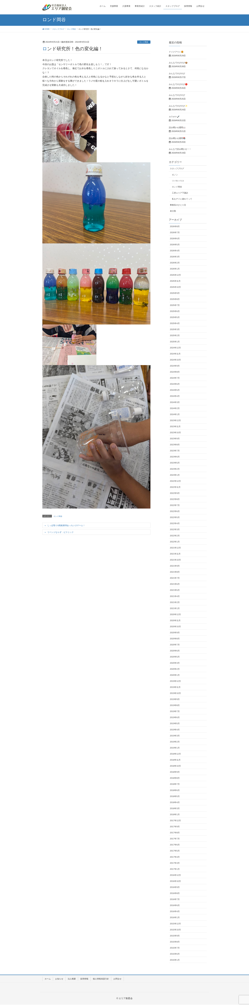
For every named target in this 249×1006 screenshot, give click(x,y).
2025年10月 (175, 287)
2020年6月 (175, 651)
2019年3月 (175, 736)
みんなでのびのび (177, 73)
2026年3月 (175, 256)
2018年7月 (175, 784)
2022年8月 (175, 499)
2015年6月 (175, 954)
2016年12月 (175, 875)
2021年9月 (175, 566)
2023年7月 (175, 450)
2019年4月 (175, 729)
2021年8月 (175, 572)
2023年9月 (175, 438)
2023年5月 (175, 463)
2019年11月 (175, 687)
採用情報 (84, 979)
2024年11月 (175, 354)
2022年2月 (175, 535)
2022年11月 (175, 487)
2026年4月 (175, 250)
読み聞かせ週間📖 (177, 127)
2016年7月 (175, 899)
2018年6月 (175, 790)
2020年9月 (175, 632)
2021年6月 (175, 584)
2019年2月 (175, 742)
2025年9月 (175, 293)
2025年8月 (175, 299)
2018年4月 (175, 802)
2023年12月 (175, 420)
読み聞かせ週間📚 (177, 138)
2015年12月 (175, 923)
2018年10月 (175, 766)
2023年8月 (175, 444)
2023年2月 (175, 469)
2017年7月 (175, 838)
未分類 (173, 211)
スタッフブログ (177, 168)
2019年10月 (175, 693)
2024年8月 (175, 372)
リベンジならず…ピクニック (60, 532)
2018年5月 (175, 796)
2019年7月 (175, 711)
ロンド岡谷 (143, 42)
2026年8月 (175, 226)
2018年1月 (175, 814)
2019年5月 (175, 723)
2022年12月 (175, 481)
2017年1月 (175, 869)
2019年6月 (175, 717)
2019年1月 (175, 748)
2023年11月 (175, 426)
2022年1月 (175, 542)
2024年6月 (175, 384)
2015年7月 (175, 948)
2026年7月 (175, 232)
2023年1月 (175, 475)
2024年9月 (175, 366)
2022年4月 (175, 523)
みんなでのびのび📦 (178, 62)
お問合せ (117, 979)
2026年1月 (175, 269)
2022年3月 (175, 529)
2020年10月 (175, 626)
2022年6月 (175, 511)
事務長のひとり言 (178, 205)
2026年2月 (175, 263)
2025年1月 (175, 341)
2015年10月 (175, 930)
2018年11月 (175, 760)
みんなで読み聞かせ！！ (180, 149)
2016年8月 (175, 893)
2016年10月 (175, 881)
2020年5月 (175, 657)
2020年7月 (175, 644)
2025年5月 (175, 317)
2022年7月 (175, 505)
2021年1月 (175, 608)
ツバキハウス (178, 181)
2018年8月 (175, 778)
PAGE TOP (240, 973)
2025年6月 (175, 311)
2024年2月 (175, 408)
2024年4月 (175, 396)
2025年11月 (175, 281)
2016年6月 (175, 905)
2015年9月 (175, 936)
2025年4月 (175, 323)
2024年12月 (175, 348)
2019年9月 (175, 699)
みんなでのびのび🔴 (178, 84)
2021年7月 (175, 578)
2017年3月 (175, 863)
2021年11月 (175, 554)
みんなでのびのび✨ (178, 106)
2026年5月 (175, 244)
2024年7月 (175, 378)
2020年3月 (175, 663)
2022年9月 (175, 493)
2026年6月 (175, 238)
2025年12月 (175, 275)
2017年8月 (175, 832)
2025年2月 (175, 335)
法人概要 (72, 979)
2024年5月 (175, 390)
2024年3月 (175, 402)
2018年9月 (175, 772)
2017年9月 (175, 826)
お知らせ (59, 979)
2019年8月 (175, 705)
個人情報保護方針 (101, 979)
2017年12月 (175, 820)
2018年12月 (175, 754)
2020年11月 (175, 620)
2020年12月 (175, 614)
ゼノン (175, 175)
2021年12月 (175, 548)
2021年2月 (175, 602)
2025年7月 (175, 305)
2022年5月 (175, 517)
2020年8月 (175, 638)
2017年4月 (175, 857)
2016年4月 (175, 911)
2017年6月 (175, 845)
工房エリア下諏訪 (180, 193)
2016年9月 (175, 887)
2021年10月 (175, 560)
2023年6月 (175, 457)
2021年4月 (175, 596)
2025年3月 (175, 329)
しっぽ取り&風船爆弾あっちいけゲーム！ (66, 525)
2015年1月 (175, 960)
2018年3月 (175, 808)
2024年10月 (175, 360)
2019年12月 (175, 681)
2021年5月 (175, 590)
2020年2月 (175, 669)
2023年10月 (175, 432)
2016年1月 (175, 917)
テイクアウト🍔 (176, 52)
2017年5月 (175, 851)
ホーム (48, 979)
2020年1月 (175, 675)
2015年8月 (175, 942)
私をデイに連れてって (182, 199)
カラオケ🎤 (174, 117)
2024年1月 (175, 414)
